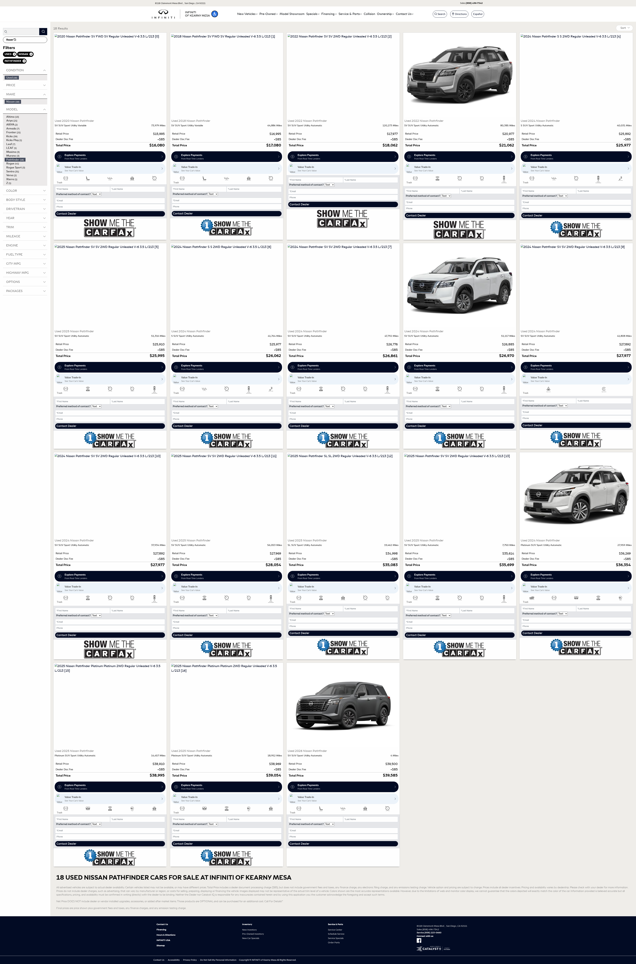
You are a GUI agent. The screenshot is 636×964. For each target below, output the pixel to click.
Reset (10, 39)
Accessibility (174, 960)
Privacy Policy (190, 960)
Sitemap (161, 945)
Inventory (247, 924)
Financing (161, 929)
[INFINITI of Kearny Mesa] (181, 13)
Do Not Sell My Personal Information (218, 960)
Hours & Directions (166, 935)
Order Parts (334, 942)
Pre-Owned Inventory (253, 934)
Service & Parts (335, 924)
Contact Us (162, 924)
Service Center (335, 930)
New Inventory (249, 930)
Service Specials (336, 938)
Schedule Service (336, 934)
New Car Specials (250, 938)
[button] (214, 14)
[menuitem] (26, 78)
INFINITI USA (163, 940)
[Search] (43, 31)
